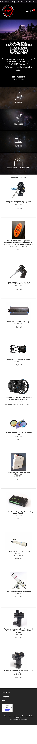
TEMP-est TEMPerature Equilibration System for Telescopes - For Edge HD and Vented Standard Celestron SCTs (18, 242)
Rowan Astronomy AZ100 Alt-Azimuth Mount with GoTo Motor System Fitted (18, 630)
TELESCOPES (18, 124)
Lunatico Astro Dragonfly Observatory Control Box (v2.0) (18, 512)
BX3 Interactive (23, 719)
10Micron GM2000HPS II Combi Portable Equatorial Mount (18, 283)
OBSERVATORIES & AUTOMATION (18, 168)
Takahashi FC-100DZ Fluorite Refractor (18, 552)
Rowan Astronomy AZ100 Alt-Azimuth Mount (18, 671)
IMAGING (18, 146)
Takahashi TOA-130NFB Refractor (18, 591)
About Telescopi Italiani (28, 1)
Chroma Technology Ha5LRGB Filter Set (18, 433)
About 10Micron (5, 1)
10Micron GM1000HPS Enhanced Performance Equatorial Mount (18, 202)
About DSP (15, 1)
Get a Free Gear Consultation (18, 78)
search (30, 11)
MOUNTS (18, 102)
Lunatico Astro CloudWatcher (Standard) (18, 473)
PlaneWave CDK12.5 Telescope (18, 322)
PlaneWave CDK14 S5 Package (18, 359)
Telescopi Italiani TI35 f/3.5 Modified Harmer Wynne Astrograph (19, 398)
